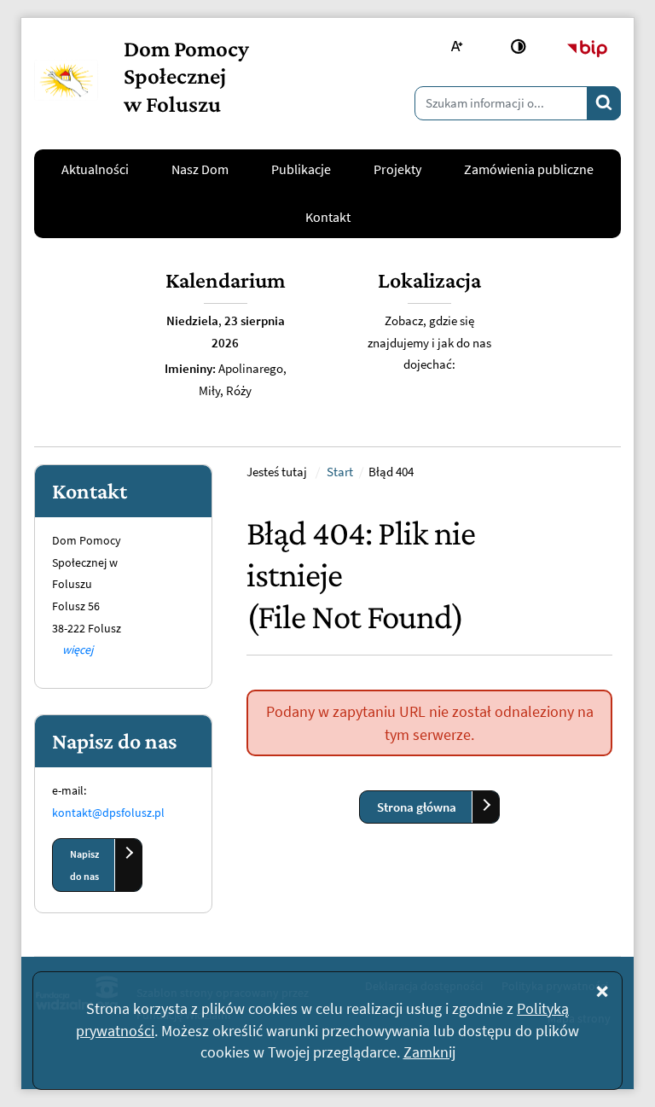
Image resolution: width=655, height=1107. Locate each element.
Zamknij (429, 1052)
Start (340, 472)
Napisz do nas (84, 865)
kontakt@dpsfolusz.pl (108, 812)
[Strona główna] (66, 80)
